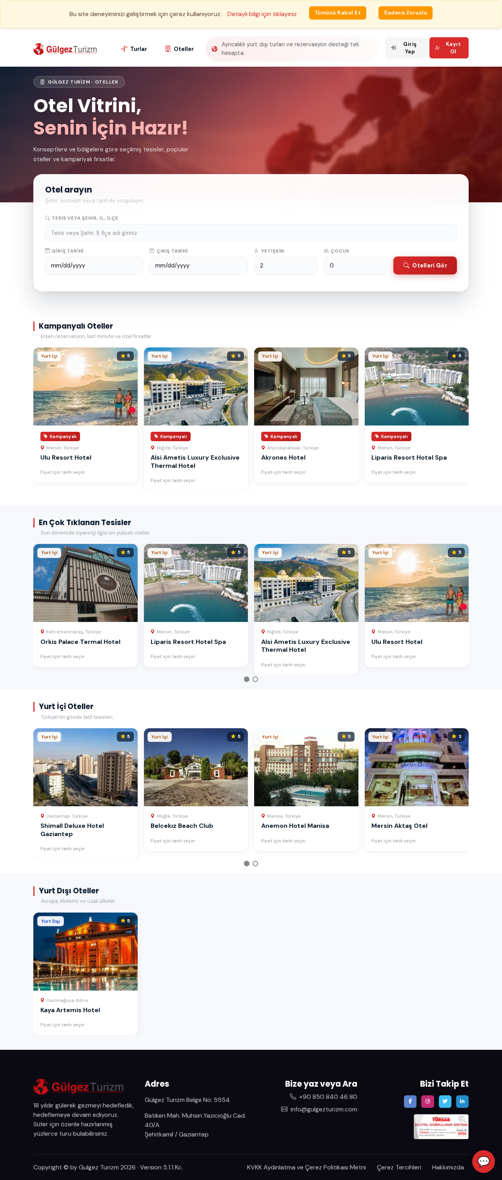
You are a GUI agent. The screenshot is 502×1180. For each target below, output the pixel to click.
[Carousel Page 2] (255, 679)
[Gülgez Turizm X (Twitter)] (445, 1101)
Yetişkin (273, 251)
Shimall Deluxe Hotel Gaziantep (72, 830)
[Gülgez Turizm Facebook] (410, 1101)
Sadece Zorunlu (405, 12)
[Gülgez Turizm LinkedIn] (462, 1101)
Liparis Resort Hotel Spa (409, 458)
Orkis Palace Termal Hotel (80, 642)
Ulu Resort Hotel (65, 458)
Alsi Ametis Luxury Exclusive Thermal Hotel (195, 462)
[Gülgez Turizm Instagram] (427, 1101)
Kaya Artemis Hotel (70, 1010)
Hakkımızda (448, 1167)
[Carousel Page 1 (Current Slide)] (246, 679)
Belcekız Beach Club (182, 826)
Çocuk (340, 251)
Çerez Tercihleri (399, 1167)
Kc (178, 1167)
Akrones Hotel (283, 458)
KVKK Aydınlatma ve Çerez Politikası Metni (306, 1167)
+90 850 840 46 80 (328, 1097)
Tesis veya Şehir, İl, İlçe (85, 218)
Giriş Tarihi (68, 251)
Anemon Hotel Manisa (295, 826)
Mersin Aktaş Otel (399, 826)
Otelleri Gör (429, 265)
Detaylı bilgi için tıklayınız (262, 14)
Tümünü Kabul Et (338, 12)
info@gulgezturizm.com (324, 1109)
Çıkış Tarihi (172, 251)
